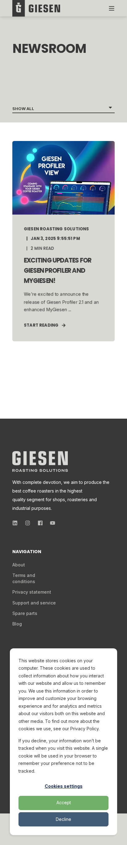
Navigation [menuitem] (26, 552)
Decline (63, 819)
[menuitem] (18, 565)
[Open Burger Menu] (111, 8)
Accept (63, 802)
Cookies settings (64, 786)
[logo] (40, 461)
